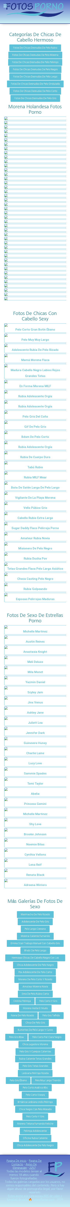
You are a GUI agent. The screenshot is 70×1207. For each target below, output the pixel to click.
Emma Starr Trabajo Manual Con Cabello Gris (35, 943)
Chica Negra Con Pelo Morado (35, 1109)
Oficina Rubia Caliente (35, 1138)
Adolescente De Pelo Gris (35, 922)
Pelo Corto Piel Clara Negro (46, 1037)
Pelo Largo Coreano (35, 929)
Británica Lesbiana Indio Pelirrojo (35, 1102)
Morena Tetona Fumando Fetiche (35, 1124)
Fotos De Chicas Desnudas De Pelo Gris (35, 98)
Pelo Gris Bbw (16, 1037)
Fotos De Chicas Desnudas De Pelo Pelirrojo (35, 62)
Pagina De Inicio (16, 1160)
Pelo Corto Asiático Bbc (35, 1087)
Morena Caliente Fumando (35, 936)
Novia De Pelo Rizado (22, 1015)
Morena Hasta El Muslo (35, 1008)
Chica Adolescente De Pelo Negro (35, 965)
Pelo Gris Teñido (51, 1015)
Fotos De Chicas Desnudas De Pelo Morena (35, 55)
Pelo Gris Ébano (18, 1080)
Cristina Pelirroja (22, 1001)
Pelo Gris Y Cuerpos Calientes (35, 1051)
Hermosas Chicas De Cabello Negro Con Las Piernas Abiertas (35, 959)
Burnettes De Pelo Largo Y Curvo (35, 1030)
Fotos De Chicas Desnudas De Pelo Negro (35, 69)
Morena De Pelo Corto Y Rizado (35, 979)
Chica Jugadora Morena (35, 1044)
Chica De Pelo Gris (35, 1023)
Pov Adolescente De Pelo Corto (35, 972)
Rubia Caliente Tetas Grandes (35, 1059)
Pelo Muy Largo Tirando (48, 1080)
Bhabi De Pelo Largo (35, 950)
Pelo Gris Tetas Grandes (35, 1066)
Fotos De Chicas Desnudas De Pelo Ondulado (35, 84)
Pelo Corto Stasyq (35, 1095)
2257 (32, 1167)
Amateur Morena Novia (35, 986)
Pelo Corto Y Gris (48, 1001)
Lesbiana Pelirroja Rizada (35, 1073)
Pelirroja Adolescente (35, 1131)
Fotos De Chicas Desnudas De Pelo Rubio (35, 48)
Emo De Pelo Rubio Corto (35, 994)
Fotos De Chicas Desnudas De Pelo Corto (35, 91)
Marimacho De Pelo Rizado (35, 914)
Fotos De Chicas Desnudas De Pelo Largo (35, 76)
